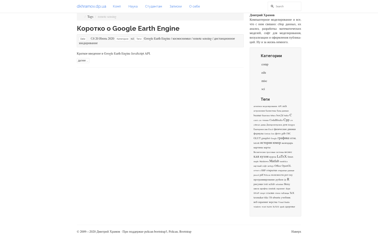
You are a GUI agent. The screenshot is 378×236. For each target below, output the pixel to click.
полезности (277, 175)
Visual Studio (284, 202)
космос (288, 152)
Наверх (296, 231)
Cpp (286, 119)
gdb (284, 133)
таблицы (285, 193)
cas (260, 120)
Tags (90, 16)
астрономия (259, 110)
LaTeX (282, 156)
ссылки (270, 193)
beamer (257, 115)
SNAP (256, 193)
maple (256, 161)
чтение (265, 120)
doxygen (291, 124)
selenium (279, 184)
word (264, 206)
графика (283, 138)
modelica (284, 161)
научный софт (260, 165)
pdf (261, 175)
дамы (263, 124)
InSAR (256, 143)
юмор (277, 142)
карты (267, 147)
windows (257, 206)
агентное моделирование (265, 106)
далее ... (83, 60)
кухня (264, 156)
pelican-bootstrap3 (155, 231)
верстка (273, 202)
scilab (272, 184)
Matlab (274, 161)
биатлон (266, 115)
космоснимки (182, 38)
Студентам (153, 6)
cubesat (257, 124)
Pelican (267, 175)
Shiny (287, 184)
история (266, 142)
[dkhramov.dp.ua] (81, 16)
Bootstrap (185, 231)
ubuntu (276, 197)
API (280, 106)
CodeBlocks (276, 120)
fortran (267, 133)
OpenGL (286, 165)
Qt (285, 179)
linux (290, 156)
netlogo (271, 165)
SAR (266, 184)
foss (272, 133)
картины (258, 147)
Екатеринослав (261, 129)
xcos (269, 206)
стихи (277, 193)
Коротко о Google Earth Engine (128, 28)
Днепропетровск (274, 124)
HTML (293, 138)
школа (256, 188)
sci (132, 38)
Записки (176, 6)
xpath (282, 206)
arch (284, 106)
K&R (256, 156)
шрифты (264, 188)
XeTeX (276, 206)
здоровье (290, 206)
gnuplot (265, 138)
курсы (272, 156)
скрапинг (280, 188)
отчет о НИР (260, 170)
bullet (286, 115)
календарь (287, 143)
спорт (262, 193)
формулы (259, 133)
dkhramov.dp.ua (91, 6)
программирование (264, 179)
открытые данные (286, 170)
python (279, 179)
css (291, 120)
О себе (194, 6)
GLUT (257, 138)
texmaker (258, 197)
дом (285, 124)
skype (288, 188)
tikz (266, 197)
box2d (279, 115)
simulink (271, 188)
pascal (256, 175)
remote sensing (202, 38)
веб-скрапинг (261, 202)
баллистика (271, 110)
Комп (117, 6)
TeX (292, 193)
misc (264, 81)
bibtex (273, 115)
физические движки (285, 129)
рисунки (258, 184)
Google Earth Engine (157, 38)
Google (274, 138)
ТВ (270, 197)
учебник (285, 197)
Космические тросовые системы (269, 152)
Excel (270, 129)
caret (256, 120)
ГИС (288, 133)
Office (277, 165)
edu (263, 72)
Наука (133, 6)
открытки (271, 170)
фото (278, 133)
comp (264, 64)
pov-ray (288, 175)
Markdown (264, 161)
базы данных (283, 110)
